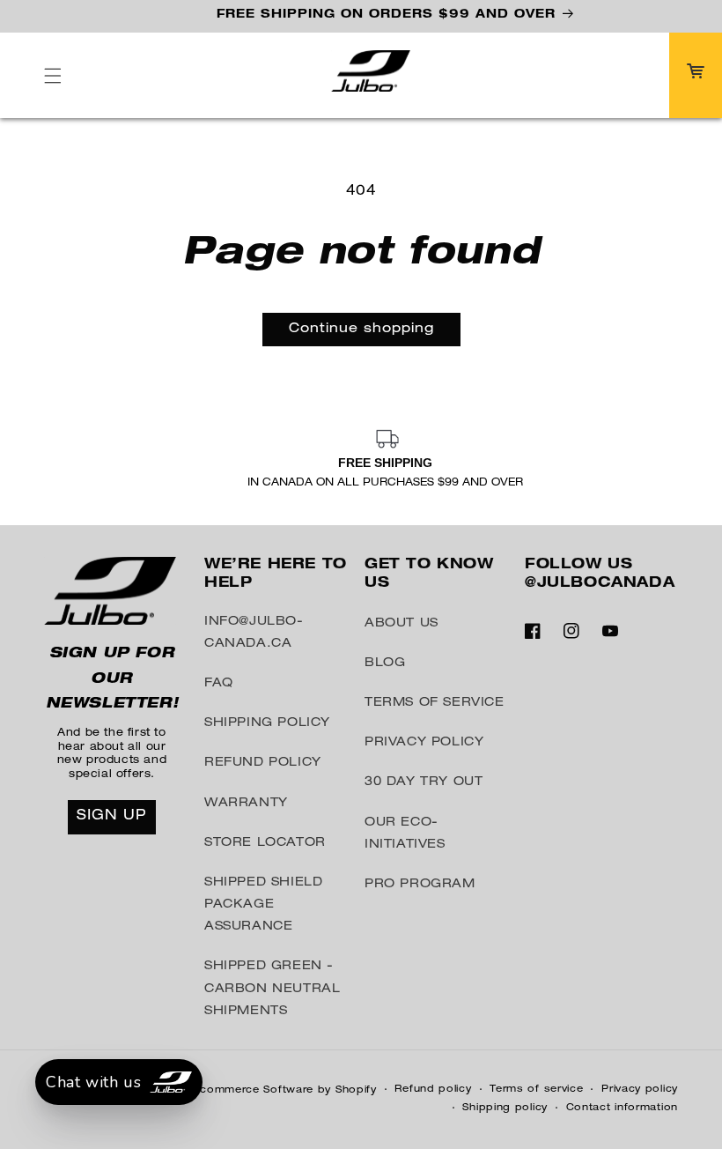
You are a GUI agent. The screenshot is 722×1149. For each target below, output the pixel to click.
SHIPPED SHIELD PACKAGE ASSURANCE (263, 905)
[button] (52, 75)
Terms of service (536, 1089)
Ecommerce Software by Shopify (284, 1090)
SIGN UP (112, 817)
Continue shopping (361, 329)
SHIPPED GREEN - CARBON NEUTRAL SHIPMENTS (272, 988)
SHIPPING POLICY (267, 723)
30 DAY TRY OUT (424, 782)
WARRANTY (246, 803)
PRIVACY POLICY (424, 743)
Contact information (622, 1108)
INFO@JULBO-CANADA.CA (254, 633)
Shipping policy (505, 1108)
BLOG (385, 663)
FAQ (218, 684)
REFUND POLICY (262, 763)
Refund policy (432, 1089)
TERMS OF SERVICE (435, 703)
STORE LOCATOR (265, 843)
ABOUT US (401, 624)
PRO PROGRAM (420, 884)
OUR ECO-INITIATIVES (405, 834)
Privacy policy (639, 1089)
